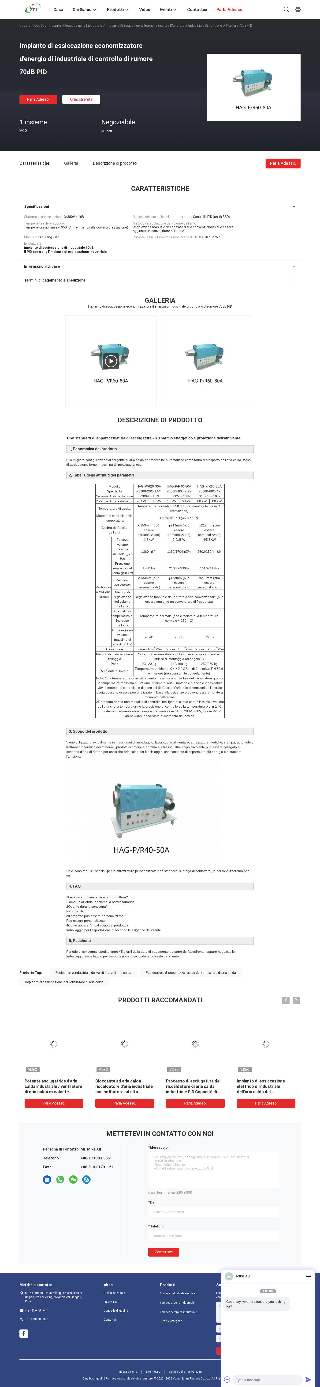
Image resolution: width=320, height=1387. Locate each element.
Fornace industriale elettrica (177, 1293)
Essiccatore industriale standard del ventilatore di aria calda (263, 1086)
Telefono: (157, 1226)
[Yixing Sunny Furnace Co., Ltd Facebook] (23, 1334)
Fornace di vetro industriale (177, 1302)
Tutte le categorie (171, 1321)
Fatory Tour (111, 1301)
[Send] (308, 1379)
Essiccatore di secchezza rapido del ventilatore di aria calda (191, 973)
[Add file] (227, 1379)
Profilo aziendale (114, 1293)
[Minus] (308, 1276)
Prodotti (38, 25)
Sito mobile (153, 1371)
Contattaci (164, 1252)
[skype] (86, 1179)
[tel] (99, 1179)
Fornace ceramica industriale (178, 1312)
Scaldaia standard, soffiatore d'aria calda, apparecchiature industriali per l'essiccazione (53, 1086)
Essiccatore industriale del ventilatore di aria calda (93, 973)
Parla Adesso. (38, 99)
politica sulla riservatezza (185, 1371)
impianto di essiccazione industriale (75, 25)
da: (152, 1202)
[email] (47, 1179)
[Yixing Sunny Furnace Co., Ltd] (33, 8)
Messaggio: (159, 1147)
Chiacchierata (81, 99)
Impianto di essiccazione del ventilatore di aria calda (64, 982)
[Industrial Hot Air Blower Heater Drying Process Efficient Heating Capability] (111, 361)
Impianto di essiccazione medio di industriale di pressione (190, 1086)
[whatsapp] (60, 1179)
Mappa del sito (128, 1371)
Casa (23, 25)
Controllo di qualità (116, 1310)
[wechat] (73, 1179)
